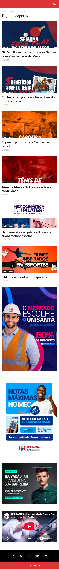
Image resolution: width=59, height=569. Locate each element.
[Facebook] (13, 556)
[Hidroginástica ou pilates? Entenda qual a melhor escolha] (29, 214)
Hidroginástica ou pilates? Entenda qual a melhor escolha (26, 234)
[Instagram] (21, 556)
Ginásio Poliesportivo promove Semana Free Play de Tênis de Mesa (29, 54)
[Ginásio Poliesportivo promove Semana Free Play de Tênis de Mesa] (29, 34)
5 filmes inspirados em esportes (24, 277)
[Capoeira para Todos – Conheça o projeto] (29, 124)
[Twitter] (38, 556)
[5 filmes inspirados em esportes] (29, 259)
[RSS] (29, 556)
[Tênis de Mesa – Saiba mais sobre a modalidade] (29, 169)
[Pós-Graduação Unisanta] (29, 503)
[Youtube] (46, 556)
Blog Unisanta (7, 92)
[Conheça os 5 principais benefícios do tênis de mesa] (29, 79)
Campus (5, 47)
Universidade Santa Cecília (29, 565)
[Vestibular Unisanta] (29, 370)
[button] (55, 4)
